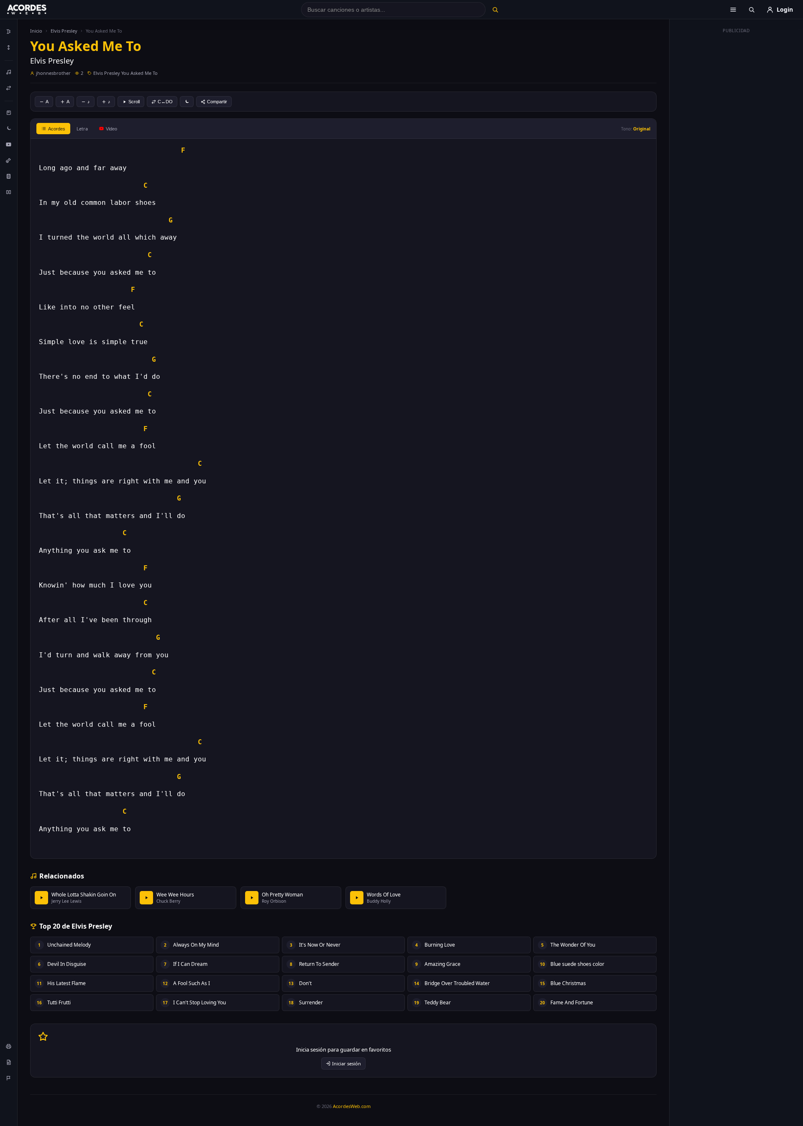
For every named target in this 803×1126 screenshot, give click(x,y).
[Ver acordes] (9, 176)
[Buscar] (495, 9)
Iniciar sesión (346, 1063)
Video (111, 128)
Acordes (56, 128)
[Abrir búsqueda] (752, 10)
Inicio (36, 31)
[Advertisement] (736, 162)
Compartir (217, 101)
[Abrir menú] (733, 10)
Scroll (134, 101)
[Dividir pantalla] (9, 192)
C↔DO (165, 101)
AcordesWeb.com (352, 1106)
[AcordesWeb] (37, 9)
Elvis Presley (64, 31)
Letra (82, 128)
